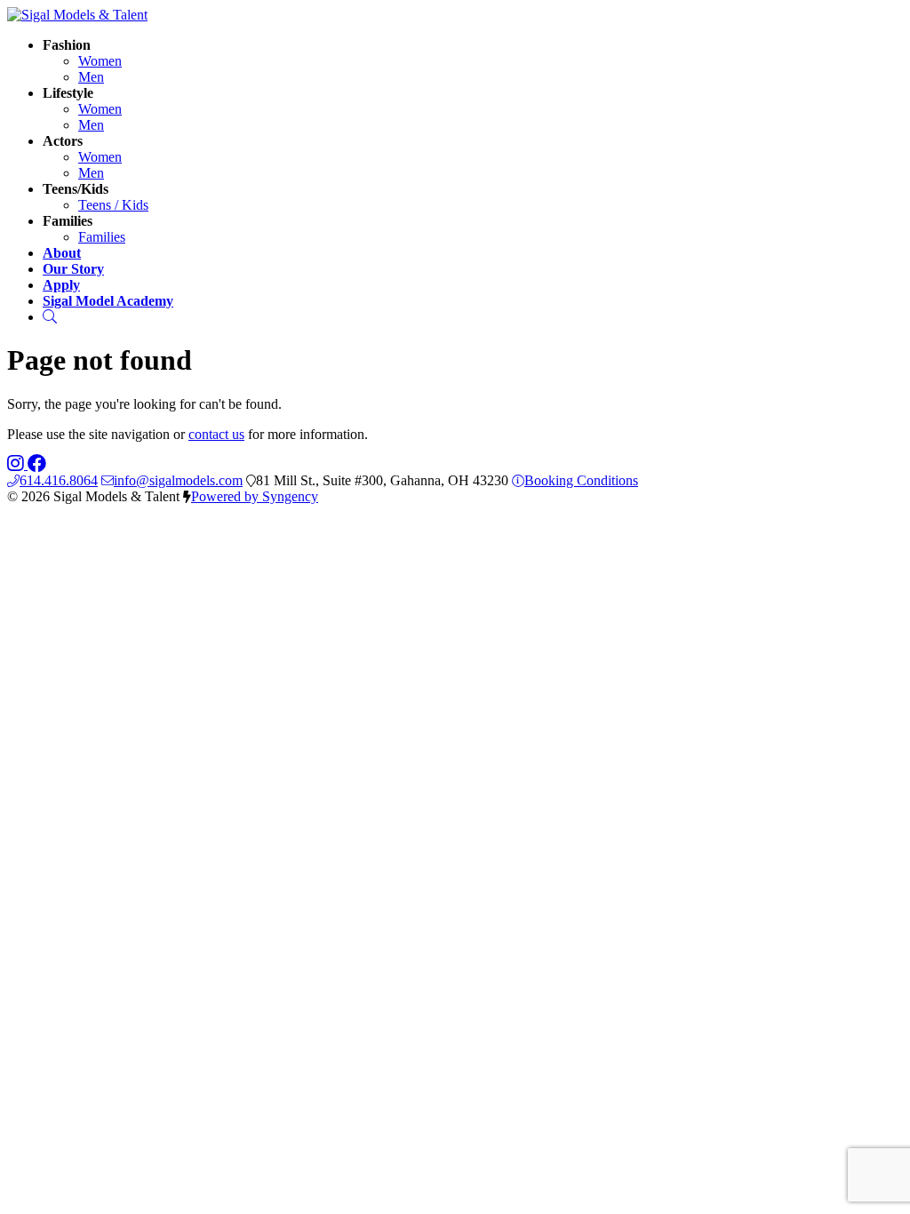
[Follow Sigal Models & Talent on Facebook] (37, 464)
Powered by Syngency (254, 496)
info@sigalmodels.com (178, 480)
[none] (67, 44)
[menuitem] (100, 60)
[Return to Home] (77, 14)
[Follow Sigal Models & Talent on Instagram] (17, 464)
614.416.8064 (59, 480)
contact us (216, 434)
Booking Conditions (581, 480)
